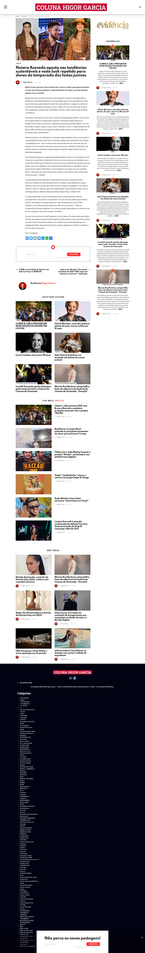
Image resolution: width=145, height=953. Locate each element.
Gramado (23, 810)
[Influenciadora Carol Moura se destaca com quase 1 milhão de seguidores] (72, 638)
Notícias (57, 351)
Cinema (22, 909)
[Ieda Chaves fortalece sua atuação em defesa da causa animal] (72, 343)
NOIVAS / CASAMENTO (27, 769)
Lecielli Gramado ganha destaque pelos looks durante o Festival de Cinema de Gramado (33, 389)
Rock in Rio (23, 739)
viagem (22, 700)
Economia (23, 869)
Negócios (23, 771)
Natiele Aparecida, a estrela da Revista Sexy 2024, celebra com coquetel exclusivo (32, 579)
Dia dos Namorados (26, 885)
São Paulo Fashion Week (27, 731)
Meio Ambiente (25, 786)
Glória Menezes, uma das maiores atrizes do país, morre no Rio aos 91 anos (72, 326)
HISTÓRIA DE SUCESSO (27, 806)
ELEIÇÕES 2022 (25, 865)
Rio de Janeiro (24, 741)
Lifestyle (22, 794)
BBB (21, 926)
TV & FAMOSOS (25, 704)
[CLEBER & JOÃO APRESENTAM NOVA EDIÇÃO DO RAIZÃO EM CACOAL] (34, 311)
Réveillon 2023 (24, 747)
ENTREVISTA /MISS (26, 857)
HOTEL (22, 804)
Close (142, 937)
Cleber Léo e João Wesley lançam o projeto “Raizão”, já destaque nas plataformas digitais (72, 454)
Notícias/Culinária (25, 761)
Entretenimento (25, 861)
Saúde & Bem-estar (26, 727)
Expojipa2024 (24, 836)
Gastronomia (24, 816)
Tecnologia (23, 717)
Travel (22, 713)
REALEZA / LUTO (25, 751)
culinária (22, 901)
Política (22, 755)
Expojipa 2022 (24, 838)
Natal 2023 (23, 775)
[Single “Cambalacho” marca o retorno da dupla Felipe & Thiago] (34, 484)
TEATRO (22, 719)
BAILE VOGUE (24, 928)
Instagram (23, 798)
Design (22, 889)
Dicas (21, 875)
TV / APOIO (23, 706)
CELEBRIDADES (25, 911)
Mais (121, 83)
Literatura (23, 792)
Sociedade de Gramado (27, 721)
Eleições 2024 (24, 863)
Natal (21, 777)
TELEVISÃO (23, 715)
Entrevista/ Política (26, 855)
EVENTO (22, 848)
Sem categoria (24, 725)
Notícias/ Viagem (25, 763)
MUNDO (22, 782)
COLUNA (22, 905)
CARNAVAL (23, 915)
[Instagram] (70, 678)
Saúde (22, 729)
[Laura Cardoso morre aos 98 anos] (34, 343)
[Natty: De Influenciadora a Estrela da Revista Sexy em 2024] (34, 600)
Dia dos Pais (24, 879)
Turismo (22, 711)
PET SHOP (23, 757)
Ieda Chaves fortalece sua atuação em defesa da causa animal (69, 357)
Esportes (23, 851)
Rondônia (23, 735)
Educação (23, 867)
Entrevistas (23, 853)
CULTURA (23, 897)
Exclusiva (23, 844)
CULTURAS (23, 891)
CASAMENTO (24, 913)
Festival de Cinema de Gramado (26, 383)
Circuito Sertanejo (25, 907)
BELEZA (22, 924)
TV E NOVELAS (24, 702)
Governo (22, 812)
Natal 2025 (23, 773)
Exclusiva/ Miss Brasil (26, 842)
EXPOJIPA (23, 840)
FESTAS (22, 826)
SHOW (18, 320)
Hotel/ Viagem (24, 802)
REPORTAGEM (24, 749)
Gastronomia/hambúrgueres (29, 814)
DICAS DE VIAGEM (25, 873)
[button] (140, 7)
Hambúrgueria (24, 808)
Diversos (22, 871)
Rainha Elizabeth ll (25, 753)
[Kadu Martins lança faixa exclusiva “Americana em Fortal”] (34, 507)
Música (59, 401)
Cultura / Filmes (25, 895)
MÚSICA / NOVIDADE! (26, 779)
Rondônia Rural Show (26, 733)
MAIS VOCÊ (23, 788)
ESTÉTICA (23, 849)
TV (21, 708)
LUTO (57, 320)
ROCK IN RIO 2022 (25, 737)
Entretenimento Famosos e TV (29, 859)
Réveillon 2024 (24, 745)
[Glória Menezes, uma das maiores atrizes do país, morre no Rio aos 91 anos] (72, 311)
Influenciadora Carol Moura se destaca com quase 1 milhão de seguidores (71, 653)
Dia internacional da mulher (28, 877)
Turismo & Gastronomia (27, 710)
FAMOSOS (23, 834)
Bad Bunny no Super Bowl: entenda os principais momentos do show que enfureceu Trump (71, 431)
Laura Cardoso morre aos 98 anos (33, 355)
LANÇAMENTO (24, 796)
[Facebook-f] (74, 678)
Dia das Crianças (25, 887)
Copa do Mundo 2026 (26, 903)
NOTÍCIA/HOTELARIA (26, 767)
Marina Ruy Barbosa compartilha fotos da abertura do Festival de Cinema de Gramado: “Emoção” (72, 389)
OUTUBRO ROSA (25, 759)
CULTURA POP (24, 893)
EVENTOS (23, 846)
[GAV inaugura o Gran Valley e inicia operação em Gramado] (34, 638)
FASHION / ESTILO (25, 832)
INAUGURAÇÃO (25, 800)
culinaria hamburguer (26, 899)
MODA (22, 784)
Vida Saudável (24, 698)
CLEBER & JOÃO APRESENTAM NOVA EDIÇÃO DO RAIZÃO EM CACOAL (31, 326)
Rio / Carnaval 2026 (26, 743)
